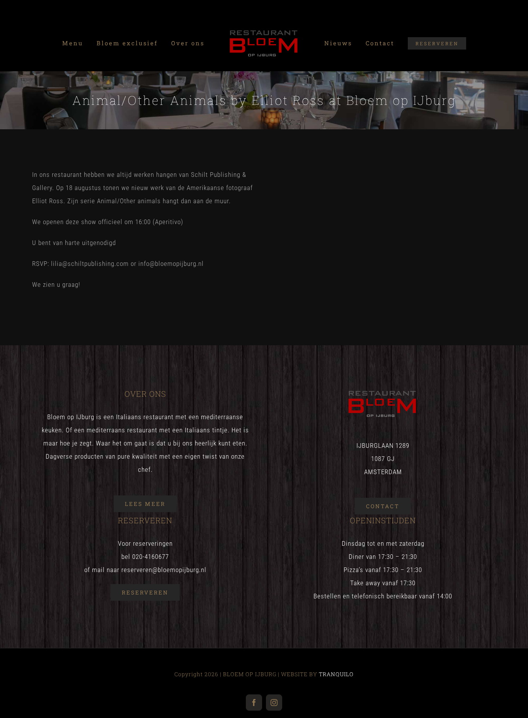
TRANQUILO (336, 674)
